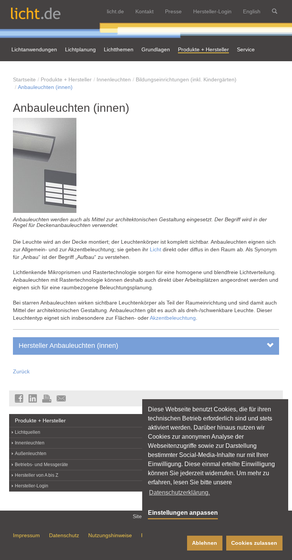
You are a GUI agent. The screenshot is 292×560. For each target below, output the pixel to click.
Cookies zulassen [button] (254, 543)
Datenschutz (64, 535)
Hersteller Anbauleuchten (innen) (68, 345)
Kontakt (144, 11)
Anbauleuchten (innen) (45, 87)
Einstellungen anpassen (183, 512)
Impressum (26, 535)
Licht (155, 249)
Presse (173, 11)
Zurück (21, 371)
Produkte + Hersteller (66, 79)
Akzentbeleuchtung (173, 318)
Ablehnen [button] (204, 543)
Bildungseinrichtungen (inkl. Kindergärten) (186, 79)
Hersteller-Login (212, 11)
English (251, 11)
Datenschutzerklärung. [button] (179, 492)
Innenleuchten (114, 79)
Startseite (24, 79)
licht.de (115, 11)
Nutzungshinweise (110, 535)
